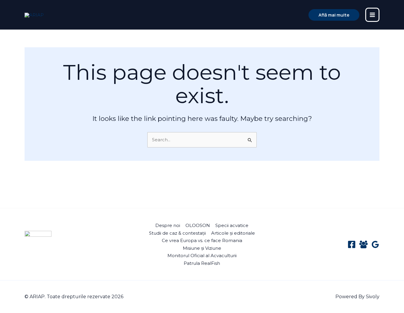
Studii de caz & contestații (177, 233)
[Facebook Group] (363, 244)
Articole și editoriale (233, 233)
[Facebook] (352, 244)
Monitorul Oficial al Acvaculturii (202, 255)
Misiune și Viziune (202, 248)
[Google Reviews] (375, 244)
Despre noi (167, 225)
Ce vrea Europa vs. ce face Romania (202, 240)
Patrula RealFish (202, 263)
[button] (333, 15)
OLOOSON (197, 225)
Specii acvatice (231, 225)
